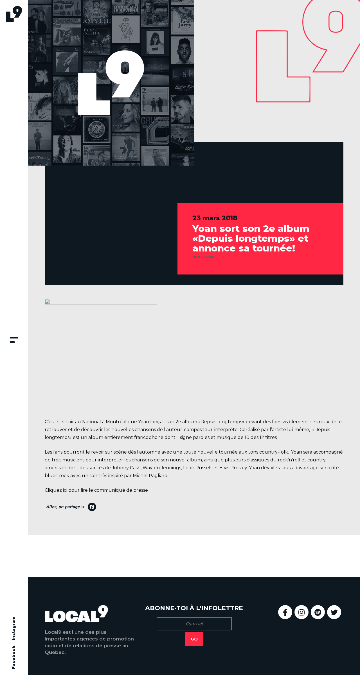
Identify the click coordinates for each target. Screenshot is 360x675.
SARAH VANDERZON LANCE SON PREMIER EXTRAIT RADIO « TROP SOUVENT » (283, 555)
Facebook (13, 657)
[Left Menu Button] (14, 340)
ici (65, 490)
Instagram (13, 628)
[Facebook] (71, 508)
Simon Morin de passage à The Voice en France (111, 555)
